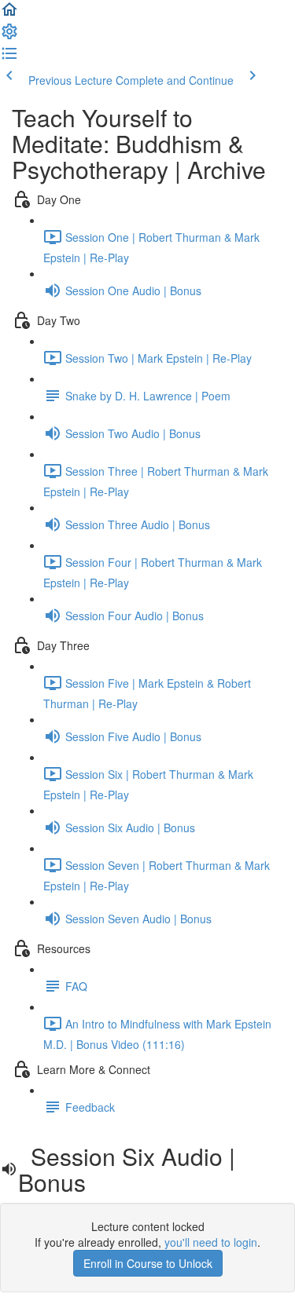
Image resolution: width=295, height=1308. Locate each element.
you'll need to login (210, 1242)
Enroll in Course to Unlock (147, 1263)
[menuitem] (9, 36)
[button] (9, 14)
